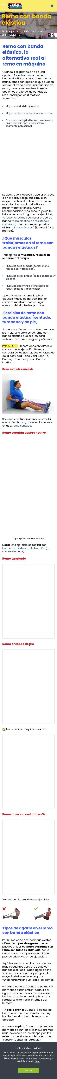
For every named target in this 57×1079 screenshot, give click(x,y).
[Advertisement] (28, 161)
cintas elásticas (23, 227)
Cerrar (28, 1070)
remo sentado (21, 425)
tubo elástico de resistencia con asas (25, 222)
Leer (37, 1061)
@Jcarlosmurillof (27, 538)
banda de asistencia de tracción (23, 548)
